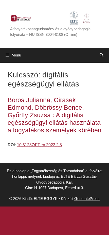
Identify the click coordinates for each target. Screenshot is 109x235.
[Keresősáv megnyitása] (101, 55)
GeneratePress (87, 198)
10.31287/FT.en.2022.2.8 (39, 145)
